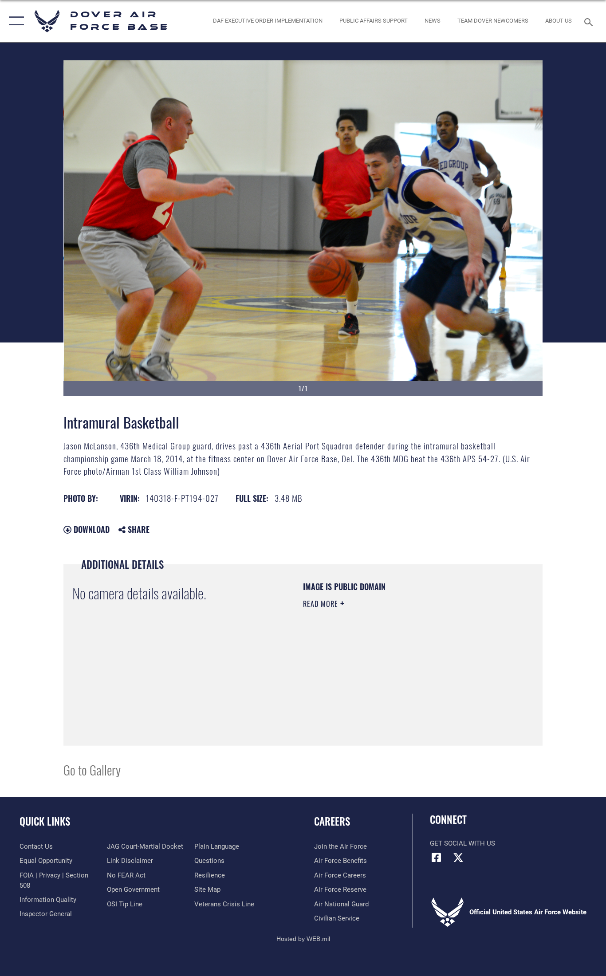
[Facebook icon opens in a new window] (436, 857)
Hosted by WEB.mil (303, 938)
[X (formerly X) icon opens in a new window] (458, 857)
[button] (14, 21)
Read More (321, 603)
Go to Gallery (92, 769)
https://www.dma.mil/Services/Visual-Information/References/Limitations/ (407, 672)
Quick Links (45, 821)
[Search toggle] (590, 21)
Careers (332, 821)
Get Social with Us (462, 843)
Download (90, 529)
